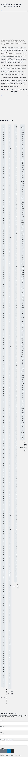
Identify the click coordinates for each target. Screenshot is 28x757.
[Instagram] (12, 751)
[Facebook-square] (2, 751)
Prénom (2, 726)
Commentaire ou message (6, 739)
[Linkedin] (9, 751)
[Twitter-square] (5, 751)
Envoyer (2, 748)
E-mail (2, 734)
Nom (1, 720)
